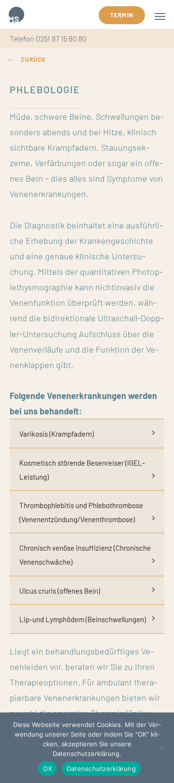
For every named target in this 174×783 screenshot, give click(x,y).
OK (47, 768)
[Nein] (162, 748)
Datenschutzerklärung (101, 768)
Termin (121, 15)
